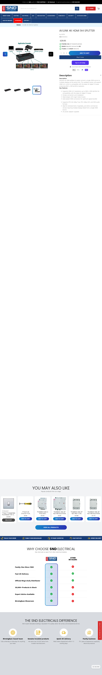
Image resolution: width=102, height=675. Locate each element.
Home (19, 25)
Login (91, 8)
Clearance (18, 20)
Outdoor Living (82, 15)
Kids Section (41, 15)
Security (71, 15)
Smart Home (6, 15)
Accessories (51, 15)
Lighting (16, 15)
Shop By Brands (7, 20)
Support (26, 20)
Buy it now (80, 57)
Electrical (25, 15)
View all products (51, 527)
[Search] (77, 8)
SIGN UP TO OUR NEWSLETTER (100, 630)
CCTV (63, 34)
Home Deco (61, 15)
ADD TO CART (84, 53)
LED (33, 15)
